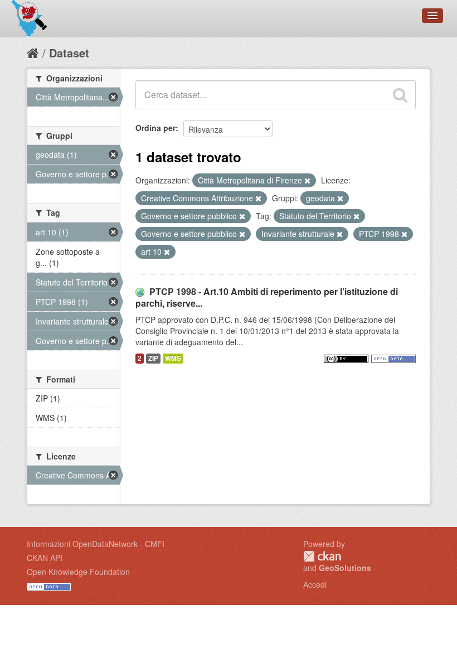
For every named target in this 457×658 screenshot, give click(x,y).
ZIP (153, 358)
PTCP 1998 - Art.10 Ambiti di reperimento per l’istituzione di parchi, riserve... (266, 297)
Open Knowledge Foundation (78, 571)
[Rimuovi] (307, 180)
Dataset (69, 53)
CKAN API (44, 557)
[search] (400, 94)
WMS (173, 358)
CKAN (322, 556)
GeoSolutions (345, 567)
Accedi (315, 584)
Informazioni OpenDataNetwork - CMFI (95, 543)
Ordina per (155, 127)
